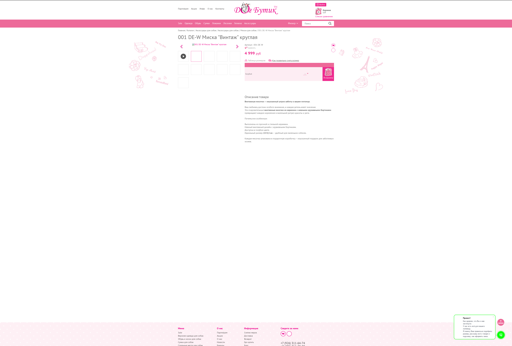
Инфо (202, 8)
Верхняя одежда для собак (190, 335)
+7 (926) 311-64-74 (293, 343)
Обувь (198, 23)
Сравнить (252, 48)
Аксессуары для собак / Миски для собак (237, 30)
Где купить (249, 342)
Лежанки (216, 23)
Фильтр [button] (292, 23)
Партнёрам (183, 8)
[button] (181, 45)
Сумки (206, 23)
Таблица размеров (256, 60)
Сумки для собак (186, 342)
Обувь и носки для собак (189, 339)
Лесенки (227, 23)
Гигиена (238, 23)
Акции (194, 8)
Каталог (190, 30)
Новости (221, 342)
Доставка (248, 335)
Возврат (248, 339)
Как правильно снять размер (285, 60)
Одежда (188, 23)
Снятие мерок (250, 332)
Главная (181, 30)
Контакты (219, 8)
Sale (180, 23)
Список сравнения (324, 16)
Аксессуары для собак (206, 30)
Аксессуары (250, 23)
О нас (210, 8)
